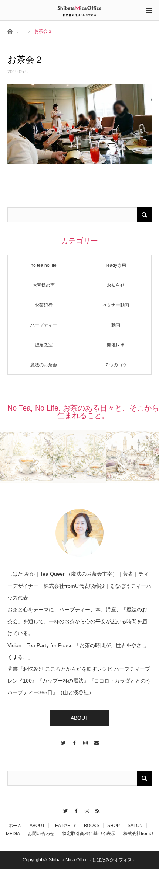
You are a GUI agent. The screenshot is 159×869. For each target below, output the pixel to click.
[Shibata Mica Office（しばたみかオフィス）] (79, 10)
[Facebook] (74, 739)
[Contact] (96, 739)
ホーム (15, 825)
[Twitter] (62, 739)
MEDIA (13, 833)
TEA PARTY (64, 825)
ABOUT (79, 718)
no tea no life (44, 265)
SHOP (113, 825)
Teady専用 (115, 265)
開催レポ (116, 345)
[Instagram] (85, 739)
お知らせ (116, 285)
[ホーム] (9, 31)
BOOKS (91, 825)
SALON (135, 825)
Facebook (74, 809)
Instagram (84, 809)
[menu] (148, 10)
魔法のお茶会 (43, 364)
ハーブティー (43, 325)
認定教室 (44, 345)
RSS (95, 809)
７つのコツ (116, 364)
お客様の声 (44, 285)
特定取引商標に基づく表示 (88, 833)
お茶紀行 (44, 305)
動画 (115, 325)
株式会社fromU (138, 833)
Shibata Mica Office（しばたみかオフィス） (92, 859)
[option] (26, 456)
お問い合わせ (41, 833)
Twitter (63, 809)
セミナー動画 (115, 305)
